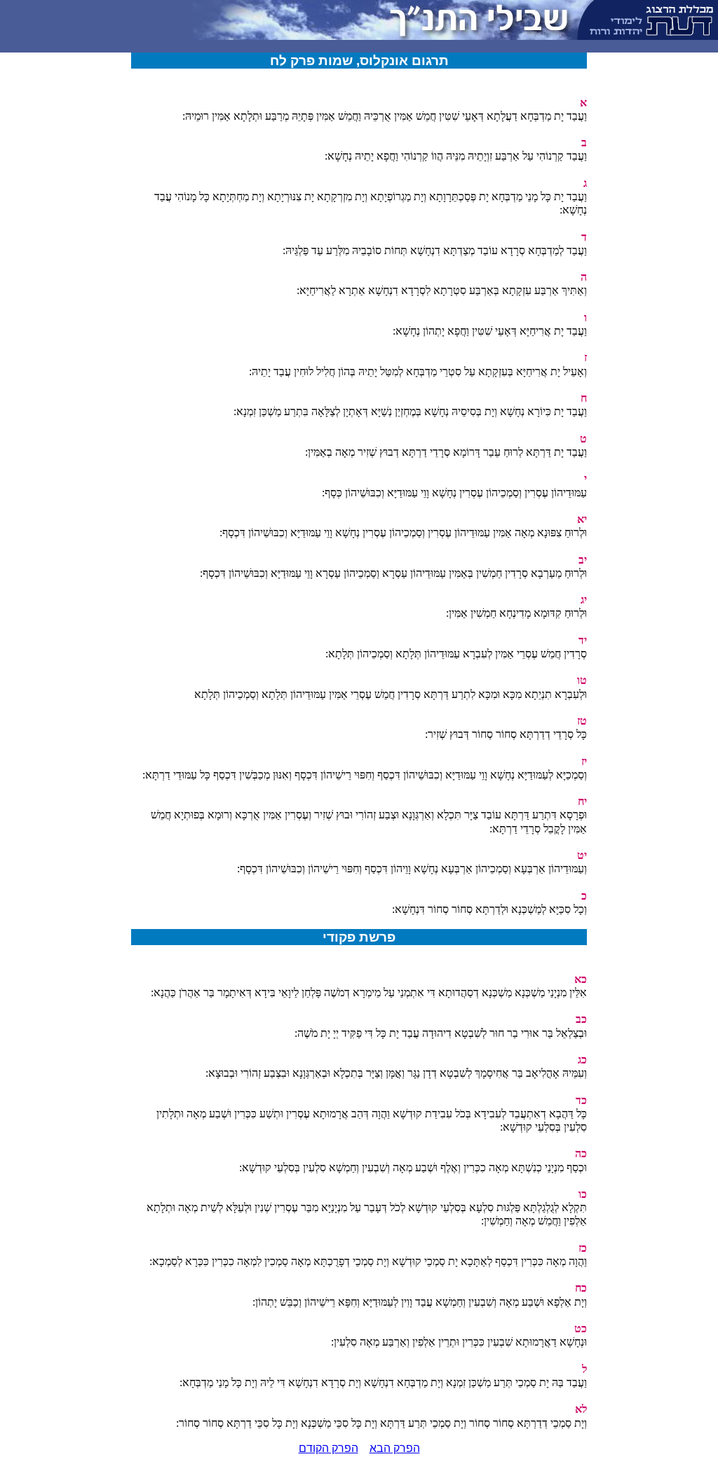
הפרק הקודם (328, 1448)
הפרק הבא (395, 1448)
